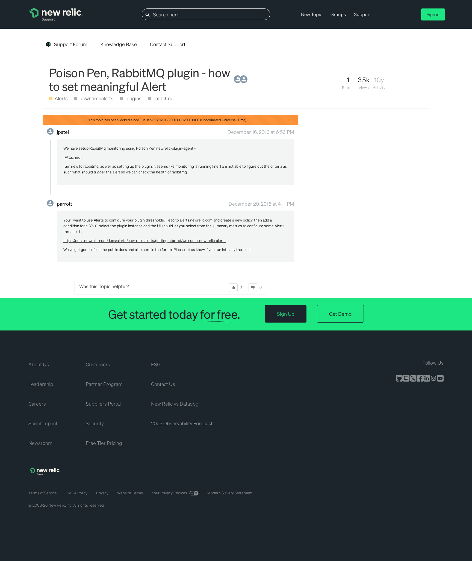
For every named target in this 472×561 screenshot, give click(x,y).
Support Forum (70, 44)
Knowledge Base (119, 44)
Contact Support (168, 44)
